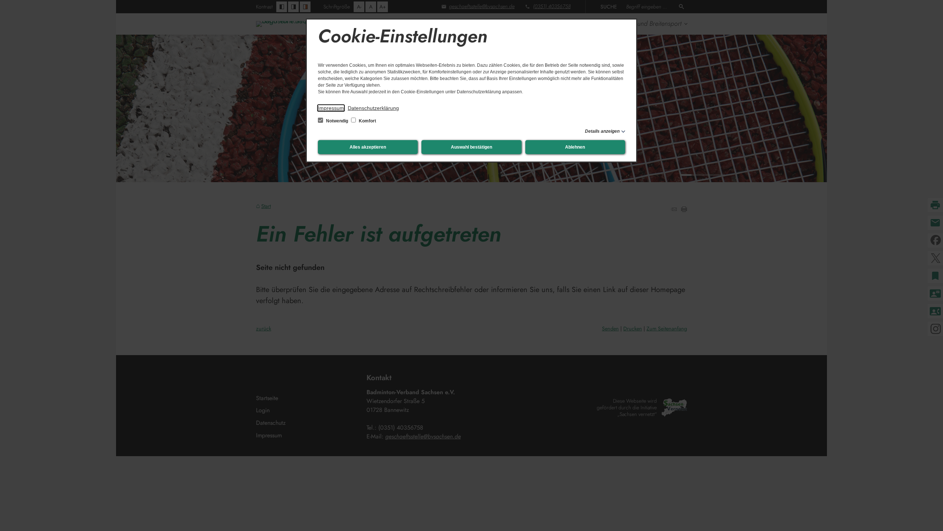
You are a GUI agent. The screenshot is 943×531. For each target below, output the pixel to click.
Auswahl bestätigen (471, 147)
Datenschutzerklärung (373, 108)
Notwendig (337, 121)
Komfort (367, 121)
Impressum (331, 108)
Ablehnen (575, 147)
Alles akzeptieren (368, 147)
